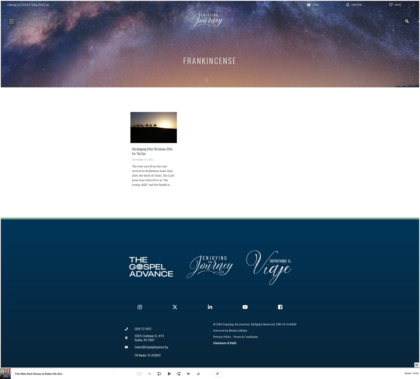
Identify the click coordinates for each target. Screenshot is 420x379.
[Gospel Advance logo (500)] (151, 266)
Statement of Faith (224, 343)
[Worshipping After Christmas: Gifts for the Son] (153, 151)
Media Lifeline (238, 330)
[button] (313, 4)
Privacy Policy (222, 337)
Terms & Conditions (245, 337)
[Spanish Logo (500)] (269, 266)
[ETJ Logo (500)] (210, 266)
